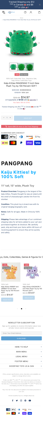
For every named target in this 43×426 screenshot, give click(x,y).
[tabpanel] (11, 284)
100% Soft (4, 284)
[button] (21, 100)
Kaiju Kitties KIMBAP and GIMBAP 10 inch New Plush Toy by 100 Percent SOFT (10, 289)
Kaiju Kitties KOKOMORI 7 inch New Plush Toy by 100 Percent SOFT (32, 288)
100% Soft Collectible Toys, (15, 78)
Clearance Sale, (31, 78)
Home (21, 18)
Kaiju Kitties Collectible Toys (22, 80)
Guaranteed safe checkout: (13, 133)
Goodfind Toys (11, 12)
